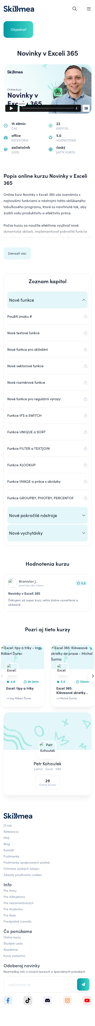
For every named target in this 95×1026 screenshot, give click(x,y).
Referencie (11, 831)
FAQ (6, 837)
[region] (47, 676)
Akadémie (11, 949)
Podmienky (11, 856)
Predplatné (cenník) (17, 921)
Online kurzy (12, 937)
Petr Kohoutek (47, 763)
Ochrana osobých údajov (21, 868)
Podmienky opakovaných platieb (27, 862)
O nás (8, 825)
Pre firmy (10, 890)
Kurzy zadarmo (14, 955)
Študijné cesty (13, 943)
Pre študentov (13, 909)
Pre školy (10, 915)
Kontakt (9, 850)
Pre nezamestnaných (19, 903)
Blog (7, 844)
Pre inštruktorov (14, 896)
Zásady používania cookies (23, 874)
